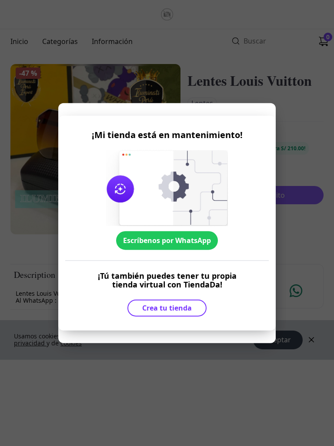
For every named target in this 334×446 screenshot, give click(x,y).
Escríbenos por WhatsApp (167, 240)
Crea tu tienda (167, 308)
